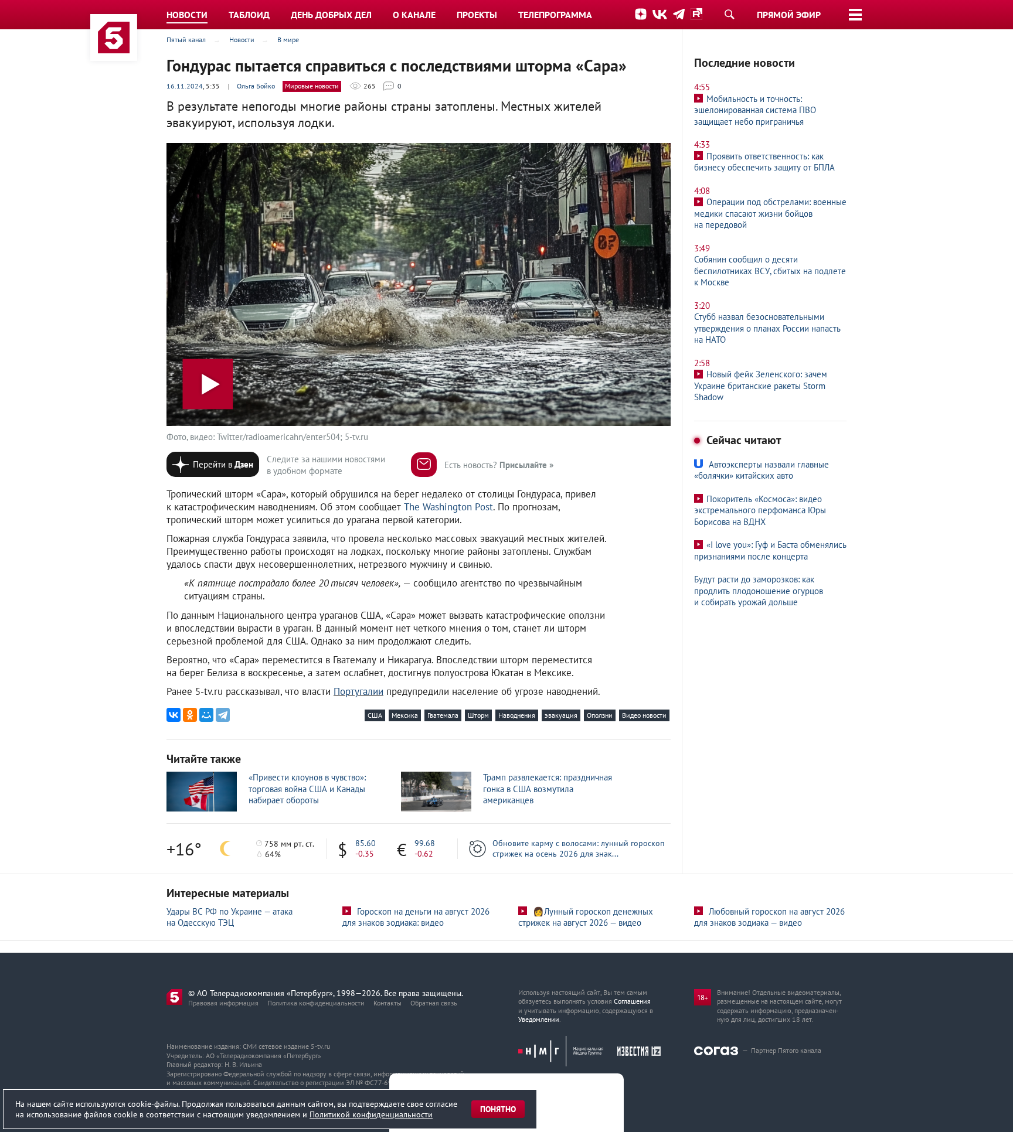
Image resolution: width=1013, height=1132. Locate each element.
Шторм (478, 715)
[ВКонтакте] (173, 715)
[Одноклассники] (190, 715)
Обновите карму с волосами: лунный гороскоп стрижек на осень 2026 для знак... (578, 848)
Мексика (405, 715)
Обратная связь (433, 1002)
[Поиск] (729, 14)
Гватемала (442, 715)
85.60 (365, 843)
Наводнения (516, 715)
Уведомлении (538, 1019)
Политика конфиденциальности (316, 1002)
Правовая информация (223, 1002)
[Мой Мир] (206, 715)
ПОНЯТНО (498, 1109)
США (375, 715)
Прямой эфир (789, 15)
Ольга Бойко (256, 85)
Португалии (358, 691)
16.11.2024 (184, 85)
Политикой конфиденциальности (371, 1114)
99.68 (424, 843)
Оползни (600, 715)
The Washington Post (448, 506)
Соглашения (632, 1001)
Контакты (387, 1002)
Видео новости (644, 715)
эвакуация (561, 715)
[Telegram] (223, 715)
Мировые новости (312, 85)
